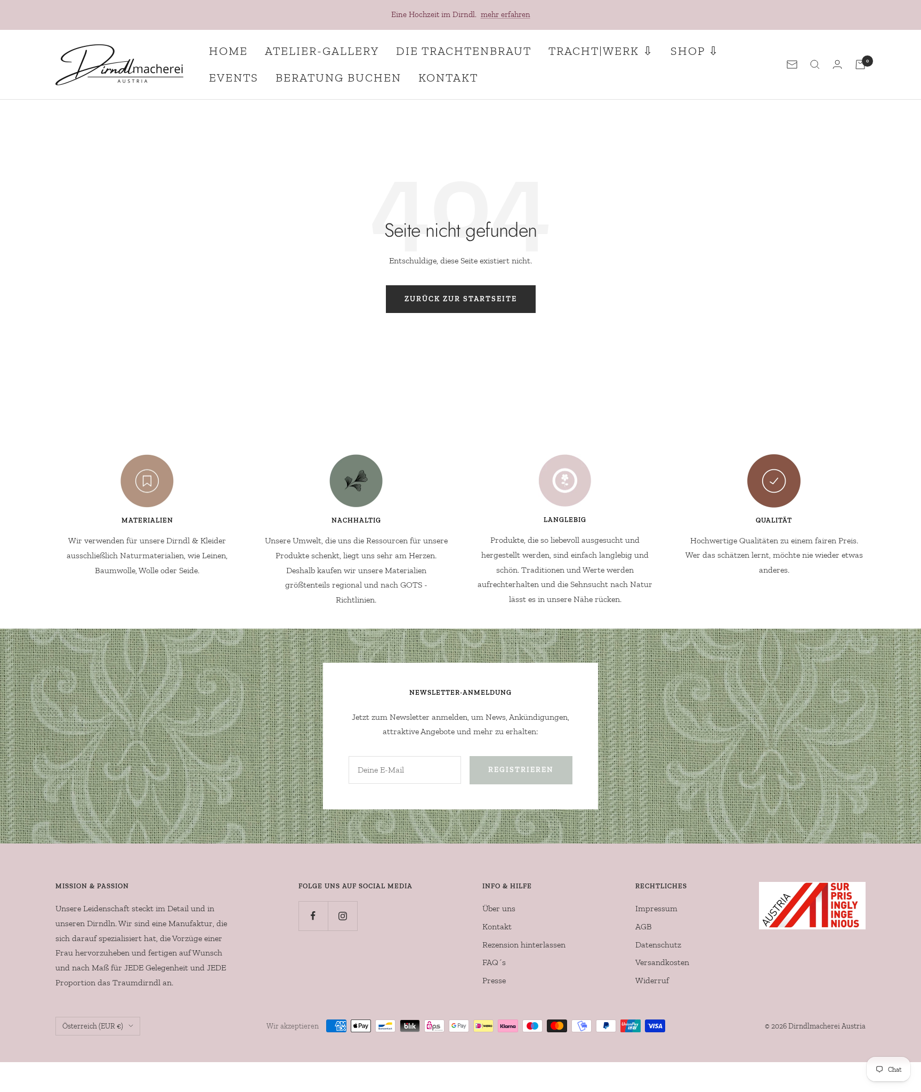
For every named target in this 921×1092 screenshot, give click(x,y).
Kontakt (448, 77)
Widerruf (652, 980)
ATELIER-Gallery (322, 51)
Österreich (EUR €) (92, 1026)
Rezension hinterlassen (523, 945)
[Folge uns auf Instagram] (342, 915)
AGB (643, 926)
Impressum (656, 908)
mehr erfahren (505, 14)
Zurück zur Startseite (461, 298)
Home (228, 51)
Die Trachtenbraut (463, 51)
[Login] (837, 64)
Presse (494, 980)
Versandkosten (662, 962)
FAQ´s (494, 962)
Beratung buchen (338, 77)
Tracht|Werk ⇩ (600, 51)
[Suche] (815, 64)
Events (233, 77)
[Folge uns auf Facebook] (313, 915)
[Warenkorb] (860, 64)
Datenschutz (658, 945)
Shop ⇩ (694, 51)
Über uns (498, 908)
